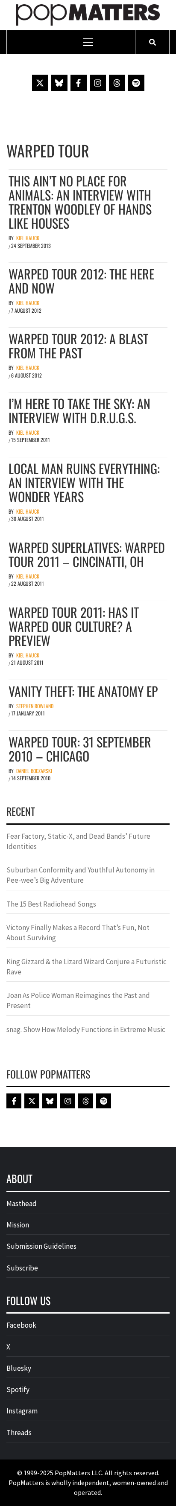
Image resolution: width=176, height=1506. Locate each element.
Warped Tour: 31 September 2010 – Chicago (80, 748)
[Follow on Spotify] (136, 83)
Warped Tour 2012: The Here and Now (81, 280)
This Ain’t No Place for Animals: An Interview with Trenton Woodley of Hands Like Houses (80, 202)
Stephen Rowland (34, 705)
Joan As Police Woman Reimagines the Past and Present (78, 1000)
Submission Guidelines (41, 1246)
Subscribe (22, 1268)
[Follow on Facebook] (78, 83)
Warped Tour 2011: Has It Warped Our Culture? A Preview (74, 626)
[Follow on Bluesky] (59, 83)
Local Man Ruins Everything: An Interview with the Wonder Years (84, 482)
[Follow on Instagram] (98, 83)
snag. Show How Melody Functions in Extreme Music (85, 1029)
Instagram (22, 1411)
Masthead (21, 1203)
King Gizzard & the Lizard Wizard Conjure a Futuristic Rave (86, 967)
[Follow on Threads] (117, 83)
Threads (19, 1432)
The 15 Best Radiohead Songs (51, 904)
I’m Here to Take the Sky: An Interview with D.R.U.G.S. (79, 410)
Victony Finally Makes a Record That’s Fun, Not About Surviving (78, 932)
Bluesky (18, 1368)
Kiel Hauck (27, 237)
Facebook (21, 1325)
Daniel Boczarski (34, 770)
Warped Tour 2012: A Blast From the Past (78, 345)
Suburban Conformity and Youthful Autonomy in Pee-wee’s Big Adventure (80, 875)
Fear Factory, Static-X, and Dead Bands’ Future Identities (78, 841)
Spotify (17, 1389)
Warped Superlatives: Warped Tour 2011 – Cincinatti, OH (87, 554)
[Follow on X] (40, 83)
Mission (17, 1225)
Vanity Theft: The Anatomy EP (83, 691)
